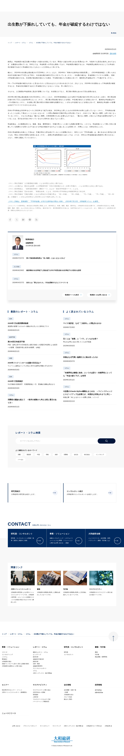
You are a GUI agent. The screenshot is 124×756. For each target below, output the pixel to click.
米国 (10, 358)
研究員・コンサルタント (73, 647)
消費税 (66, 454)
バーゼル (20, 459)
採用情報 (98, 685)
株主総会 (87, 454)
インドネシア (100, 454)
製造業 (29, 454)
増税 (47, 454)
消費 (19, 454)
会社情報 (67, 685)
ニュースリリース (9, 713)
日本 (10, 318)
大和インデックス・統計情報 (72, 726)
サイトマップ (57, 726)
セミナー (5, 685)
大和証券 (107, 726)
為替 (56, 454)
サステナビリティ (40, 685)
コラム (31, 42)
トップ (10, 42)
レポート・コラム (20, 42)
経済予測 (12, 337)
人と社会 (16, 266)
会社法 (76, 454)
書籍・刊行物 (100, 647)
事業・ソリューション (10, 647)
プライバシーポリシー (30, 726)
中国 (38, 454)
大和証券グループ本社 (93, 726)
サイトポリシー (45, 726)
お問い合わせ (16, 726)
